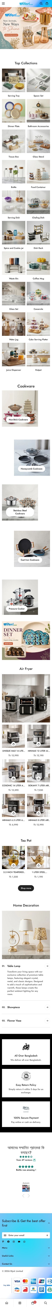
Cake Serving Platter (38, 339)
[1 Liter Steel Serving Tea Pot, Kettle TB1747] (38, 857)
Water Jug (13, 339)
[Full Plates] (13, 111)
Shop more (26, 888)
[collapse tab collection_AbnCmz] (47, 979)
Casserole (38, 309)
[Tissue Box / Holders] (13, 141)
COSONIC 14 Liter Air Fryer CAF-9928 (13, 785)
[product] (6, 1303)
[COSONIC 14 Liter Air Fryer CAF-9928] (13, 770)
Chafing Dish (38, 217)
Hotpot (38, 370)
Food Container (38, 187)
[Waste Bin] (13, 263)
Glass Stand (38, 156)
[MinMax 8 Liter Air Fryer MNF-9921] (38, 805)
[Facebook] (8, 1235)
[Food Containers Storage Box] (38, 171)
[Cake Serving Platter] (38, 324)
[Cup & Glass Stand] (38, 141)
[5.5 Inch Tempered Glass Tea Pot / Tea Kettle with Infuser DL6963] (13, 857)
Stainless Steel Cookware (20, 512)
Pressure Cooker (17, 608)
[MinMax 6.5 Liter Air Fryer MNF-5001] (13, 805)
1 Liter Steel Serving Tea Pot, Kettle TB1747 (38, 872)
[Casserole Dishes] (38, 293)
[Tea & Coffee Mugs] (38, 263)
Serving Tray (14, 95)
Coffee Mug (38, 278)
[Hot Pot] (38, 354)
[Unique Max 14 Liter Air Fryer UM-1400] (13, 736)
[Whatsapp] (24, 1235)
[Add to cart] (13, 744)
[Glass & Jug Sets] (13, 324)
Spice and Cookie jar (14, 248)
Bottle (13, 187)
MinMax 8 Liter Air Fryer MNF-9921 (38, 820)
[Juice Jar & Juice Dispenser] (13, 354)
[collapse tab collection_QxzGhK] (47, 993)
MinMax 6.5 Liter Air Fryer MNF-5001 (13, 820)
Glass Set (13, 309)
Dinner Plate (13, 126)
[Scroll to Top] (47, 1292)
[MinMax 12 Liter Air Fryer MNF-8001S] (38, 736)
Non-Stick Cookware (18, 419)
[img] (26, 1150)
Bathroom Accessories (38, 126)
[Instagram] (14, 1235)
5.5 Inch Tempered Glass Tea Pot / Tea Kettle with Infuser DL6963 (13, 872)
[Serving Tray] (13, 80)
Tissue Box (14, 156)
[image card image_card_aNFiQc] (26, 698)
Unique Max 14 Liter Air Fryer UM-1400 (13, 751)
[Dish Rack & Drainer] (38, 232)
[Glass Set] (13, 293)
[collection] (20, 1303)
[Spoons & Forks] (38, 80)
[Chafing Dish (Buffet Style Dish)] (38, 202)
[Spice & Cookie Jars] (13, 232)
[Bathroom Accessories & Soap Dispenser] (38, 111)
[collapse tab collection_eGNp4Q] (47, 966)
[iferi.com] (26, 3)
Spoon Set (38, 95)
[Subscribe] (47, 1229)
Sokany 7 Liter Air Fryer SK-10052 (38, 785)
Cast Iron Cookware (30, 560)
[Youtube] (19, 1235)
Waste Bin (13, 278)
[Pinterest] (3, 1235)
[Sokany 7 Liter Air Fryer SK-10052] (38, 770)
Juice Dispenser (13, 370)
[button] (47, 3)
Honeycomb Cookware (31, 468)
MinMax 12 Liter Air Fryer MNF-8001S (38, 751)
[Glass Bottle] (13, 171)
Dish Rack (38, 248)
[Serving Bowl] (13, 202)
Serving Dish (14, 217)
